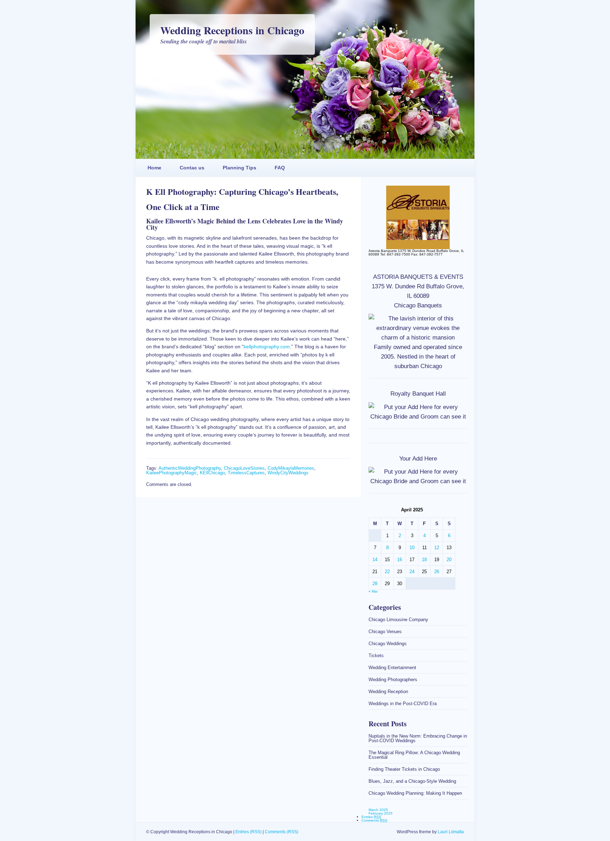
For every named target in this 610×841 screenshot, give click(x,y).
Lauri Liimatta (451, 831)
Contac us (192, 167)
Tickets (376, 655)
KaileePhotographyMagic (171, 472)
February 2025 (381, 813)
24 (411, 571)
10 (411, 547)
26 (436, 571)
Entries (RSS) (248, 831)
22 (387, 571)
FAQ (280, 167)
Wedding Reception (388, 691)
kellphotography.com (267, 346)
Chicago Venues (385, 631)
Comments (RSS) (281, 831)
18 (424, 559)
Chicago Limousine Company (398, 619)
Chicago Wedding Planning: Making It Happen (415, 793)
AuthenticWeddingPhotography (190, 468)
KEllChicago (212, 472)
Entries (371, 817)
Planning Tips (239, 167)
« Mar (373, 591)
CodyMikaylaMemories (291, 468)
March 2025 (378, 810)
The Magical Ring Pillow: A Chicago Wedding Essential (414, 754)
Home (154, 167)
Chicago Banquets (418, 305)
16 (399, 559)
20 (449, 559)
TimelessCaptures (246, 472)
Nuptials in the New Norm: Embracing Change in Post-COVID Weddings (418, 738)
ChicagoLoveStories (244, 468)
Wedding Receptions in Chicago (232, 30)
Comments (374, 820)
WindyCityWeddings (288, 472)
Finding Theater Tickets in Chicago (404, 769)
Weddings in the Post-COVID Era (403, 703)
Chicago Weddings (388, 643)
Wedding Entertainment (392, 667)
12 (436, 547)
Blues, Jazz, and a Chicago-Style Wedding (412, 781)
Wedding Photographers (393, 679)
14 (374, 559)
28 (374, 583)
